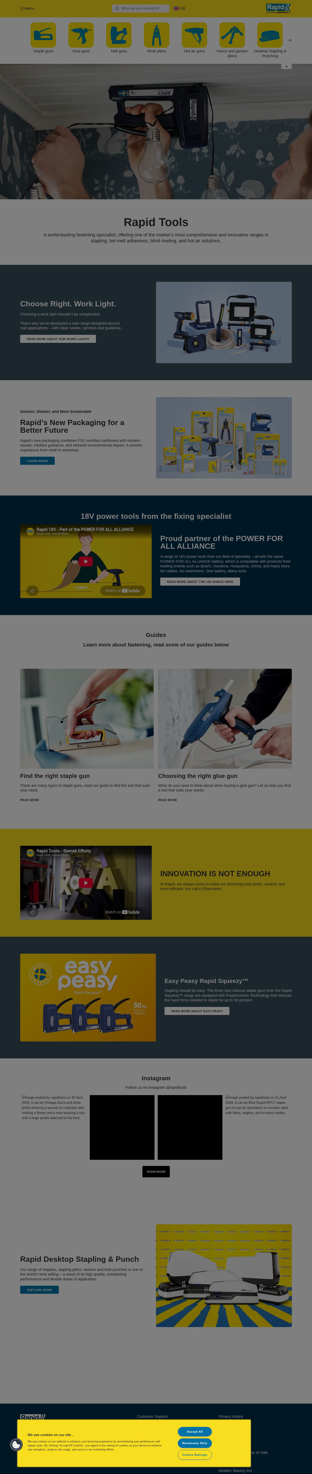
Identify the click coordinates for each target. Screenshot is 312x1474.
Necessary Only (194, 1443)
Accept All (195, 1431)
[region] (134, 1443)
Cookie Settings (195, 1454)
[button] (16, 1445)
